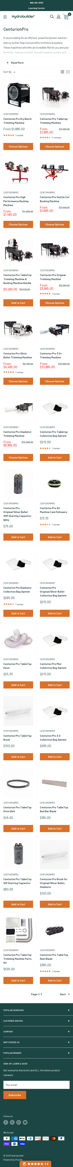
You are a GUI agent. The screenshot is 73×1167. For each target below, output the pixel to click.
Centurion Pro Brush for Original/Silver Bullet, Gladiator (53, 883)
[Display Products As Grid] (62, 71)
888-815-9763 (36, 2)
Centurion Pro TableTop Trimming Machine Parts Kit (17, 958)
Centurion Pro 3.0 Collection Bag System (53, 737)
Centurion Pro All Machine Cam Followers (53, 510)
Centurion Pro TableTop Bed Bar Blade (54, 809)
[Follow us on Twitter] (12, 1122)
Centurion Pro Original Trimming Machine (53, 276)
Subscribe (14, 1095)
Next (63, 994)
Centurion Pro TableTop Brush (17, 737)
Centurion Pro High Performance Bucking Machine (16, 201)
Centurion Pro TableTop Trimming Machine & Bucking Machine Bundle (17, 278)
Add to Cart (18, 302)
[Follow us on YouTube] (25, 1122)
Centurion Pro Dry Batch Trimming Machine (17, 120)
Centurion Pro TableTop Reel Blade (54, 956)
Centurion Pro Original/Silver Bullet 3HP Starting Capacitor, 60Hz (17, 514)
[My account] (58, 17)
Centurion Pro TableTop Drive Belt (17, 809)
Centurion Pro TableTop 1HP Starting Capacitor (17, 881)
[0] (66, 17)
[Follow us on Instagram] (18, 1122)
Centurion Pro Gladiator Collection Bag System (17, 589)
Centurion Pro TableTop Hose (17, 665)
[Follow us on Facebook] (5, 1122)
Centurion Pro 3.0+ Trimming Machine (51, 355)
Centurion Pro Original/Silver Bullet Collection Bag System (53, 591)
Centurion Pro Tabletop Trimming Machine (54, 120)
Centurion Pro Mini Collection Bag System (53, 665)
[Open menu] (5, 17)
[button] (35, 1164)
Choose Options (18, 146)
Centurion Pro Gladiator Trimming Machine (17, 433)
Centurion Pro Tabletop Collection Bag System (54, 433)
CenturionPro (11, 114)
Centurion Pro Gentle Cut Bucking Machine (54, 199)
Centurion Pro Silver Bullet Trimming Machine (17, 355)
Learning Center (36, 8)
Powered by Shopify (12, 1159)
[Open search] (52, 17)
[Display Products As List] (68, 71)
